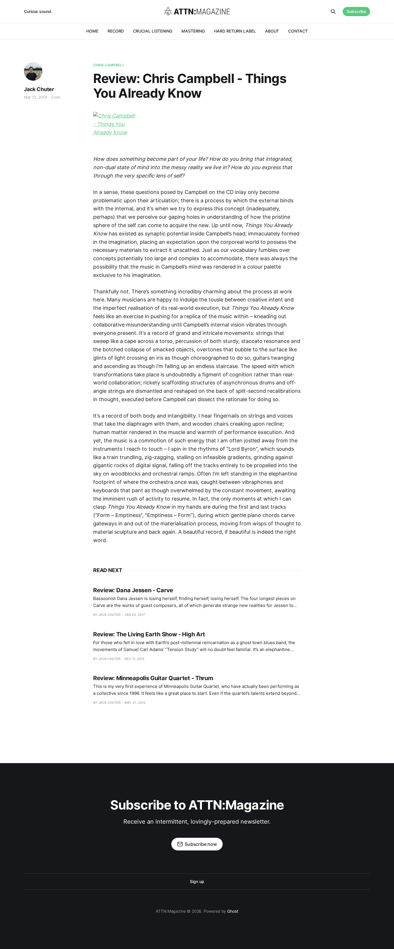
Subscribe (356, 11)
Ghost (232, 911)
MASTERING (193, 31)
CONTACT (297, 31)
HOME (92, 31)
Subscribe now (201, 844)
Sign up (197, 881)
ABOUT (272, 31)
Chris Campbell (108, 65)
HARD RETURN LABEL (235, 31)
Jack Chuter (39, 89)
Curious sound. (38, 11)
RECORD (116, 31)
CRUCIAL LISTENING (152, 31)
